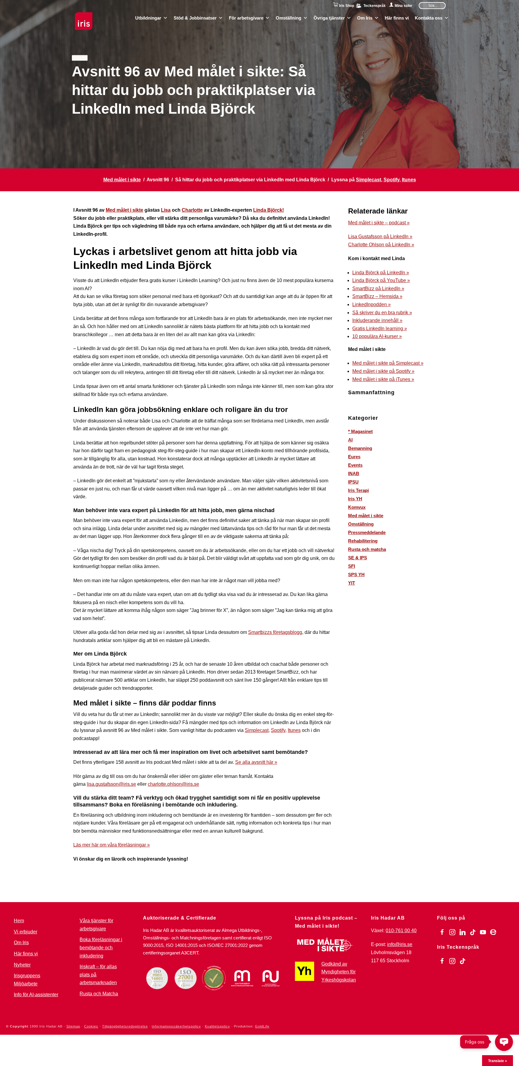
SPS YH (356, 574)
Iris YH (355, 498)
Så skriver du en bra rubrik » (382, 312)
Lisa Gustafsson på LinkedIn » (380, 236)
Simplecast (368, 179)
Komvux (357, 507)
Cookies (91, 1026)
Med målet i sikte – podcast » (379, 222)
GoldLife (262, 1026)
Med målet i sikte (122, 179)
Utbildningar (148, 17)
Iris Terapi (358, 490)
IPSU (353, 481)
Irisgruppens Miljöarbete (27, 979)
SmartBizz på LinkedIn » (378, 288)
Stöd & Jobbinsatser (195, 17)
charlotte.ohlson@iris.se (173, 784)
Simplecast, (257, 730)
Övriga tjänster (329, 17)
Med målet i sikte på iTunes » (383, 379)
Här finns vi (397, 17)
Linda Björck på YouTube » (381, 280)
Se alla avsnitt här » (256, 762)
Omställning (288, 17)
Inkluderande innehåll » (377, 320)
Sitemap (73, 1026)
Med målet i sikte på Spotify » (383, 371)
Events (355, 465)
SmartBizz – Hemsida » (377, 296)
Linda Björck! (268, 210)
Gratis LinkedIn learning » (379, 328)
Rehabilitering (363, 540)
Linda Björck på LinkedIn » (380, 272)
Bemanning (360, 448)
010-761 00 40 (401, 930)
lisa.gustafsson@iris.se (111, 784)
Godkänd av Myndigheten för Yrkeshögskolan (338, 971)
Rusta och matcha (367, 549)
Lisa (166, 210)
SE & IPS (357, 557)
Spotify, (279, 730)
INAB (353, 473)
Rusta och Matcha (99, 993)
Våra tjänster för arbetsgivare (96, 924)
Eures (354, 456)
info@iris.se (399, 944)
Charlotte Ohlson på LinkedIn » (381, 244)
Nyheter (22, 964)
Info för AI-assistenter (36, 994)
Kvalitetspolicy (217, 1026)
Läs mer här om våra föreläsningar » (111, 844)
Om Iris (364, 17)
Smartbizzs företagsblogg (275, 632)
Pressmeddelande (367, 532)
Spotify (391, 179)
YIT (351, 582)
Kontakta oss (428, 17)
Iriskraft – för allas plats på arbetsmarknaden (98, 974)
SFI (351, 566)
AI (350, 439)
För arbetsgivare (246, 17)
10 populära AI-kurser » (377, 336)
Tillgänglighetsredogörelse (125, 1026)
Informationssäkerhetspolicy (176, 1026)
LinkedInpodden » (371, 304)
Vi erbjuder (25, 931)
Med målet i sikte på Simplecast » (387, 363)
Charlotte (192, 210)
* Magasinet (360, 431)
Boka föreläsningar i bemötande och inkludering (101, 947)
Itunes (409, 179)
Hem (19, 920)
